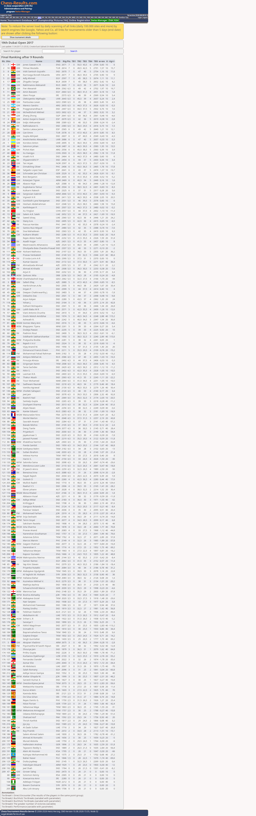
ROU (92, 17)
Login (140, 17)
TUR (110, 17)
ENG (39, 17)
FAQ (66, 20)
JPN (70, 17)
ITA (67, 17)
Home (3, 20)
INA (63, 17)
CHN (24, 17)
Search (73, 51)
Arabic (2, 17)
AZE (11, 17)
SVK (102, 17)
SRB (99, 17)
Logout (145, 17)
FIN (49, 17)
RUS (96, 17)
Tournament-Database (20, 20)
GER (56, 17)
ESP (43, 17)
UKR (113, 17)
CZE (32, 17)
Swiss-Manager (99, 20)
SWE (106, 17)
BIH (14, 17)
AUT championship (43, 20)
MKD (73, 17)
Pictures (58, 20)
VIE (117, 17)
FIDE (116, 20)
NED (81, 17)
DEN (35, 17)
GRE (60, 17)
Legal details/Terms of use (13, 814)
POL (84, 17)
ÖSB (110, 20)
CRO (28, 17)
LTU (77, 17)
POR (88, 17)
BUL (17, 17)
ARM (7, 17)
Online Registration (79, 20)
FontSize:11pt (123, 17)
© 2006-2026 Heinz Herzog (47, 811)
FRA (53, 17)
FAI (46, 17)
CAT (21, 17)
